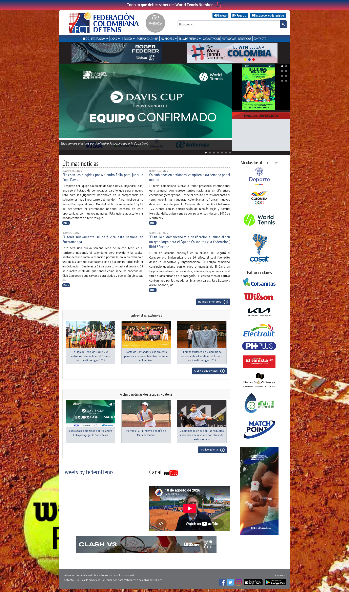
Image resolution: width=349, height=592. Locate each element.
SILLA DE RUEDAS (188, 39)
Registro (241, 15)
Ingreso (222, 15)
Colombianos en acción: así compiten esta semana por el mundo (189, 177)
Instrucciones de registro (269, 15)
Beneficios (244, 39)
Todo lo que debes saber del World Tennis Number (170, 4)
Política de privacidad (88, 580)
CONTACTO (259, 39)
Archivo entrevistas (206, 370)
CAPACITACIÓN (211, 39)
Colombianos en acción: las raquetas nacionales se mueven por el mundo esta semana (202, 435)
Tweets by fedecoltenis (87, 472)
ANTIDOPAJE (229, 39)
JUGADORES (167, 39)
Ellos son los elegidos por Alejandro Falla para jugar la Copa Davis (102, 177)
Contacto (68, 580)
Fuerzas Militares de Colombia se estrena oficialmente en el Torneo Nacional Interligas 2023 (201, 356)
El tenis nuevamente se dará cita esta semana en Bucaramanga (102, 239)
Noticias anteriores (210, 301)
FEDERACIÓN (98, 39)
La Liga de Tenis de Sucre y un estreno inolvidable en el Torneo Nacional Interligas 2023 (90, 356)
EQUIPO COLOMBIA (147, 39)
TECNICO (127, 39)
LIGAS (113, 39)
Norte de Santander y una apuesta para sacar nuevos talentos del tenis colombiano (146, 356)
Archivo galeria (209, 449)
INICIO (86, 39)
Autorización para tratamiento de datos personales (132, 580)
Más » (66, 222)
